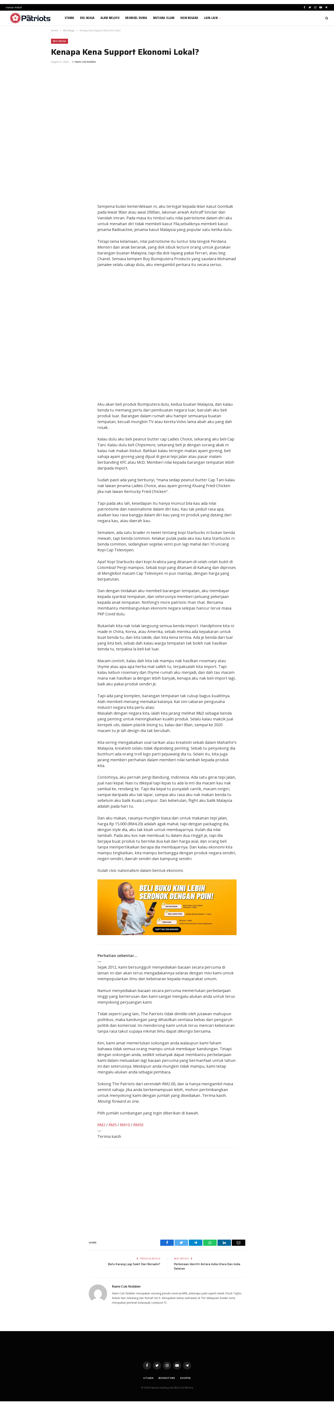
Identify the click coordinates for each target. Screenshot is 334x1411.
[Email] (58, 233)
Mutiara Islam (164, 18)
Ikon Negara (189, 18)
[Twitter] (58, 207)
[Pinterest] (58, 225)
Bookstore (166, 1378)
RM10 (125, 1124)
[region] (204, 334)
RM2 (101, 1124)
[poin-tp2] (167, 933)
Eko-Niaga (87, 18)
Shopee (185, 1378)
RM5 (113, 1124)
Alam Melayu (110, 18)
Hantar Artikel (14, 7)
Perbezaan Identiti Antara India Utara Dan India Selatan (207, 1266)
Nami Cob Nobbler (85, 61)
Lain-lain (211, 18)
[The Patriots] (30, 18)
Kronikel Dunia (136, 18)
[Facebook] (58, 199)
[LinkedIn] (58, 216)
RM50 (138, 1124)
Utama (69, 18)
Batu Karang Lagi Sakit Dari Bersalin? (134, 1264)
